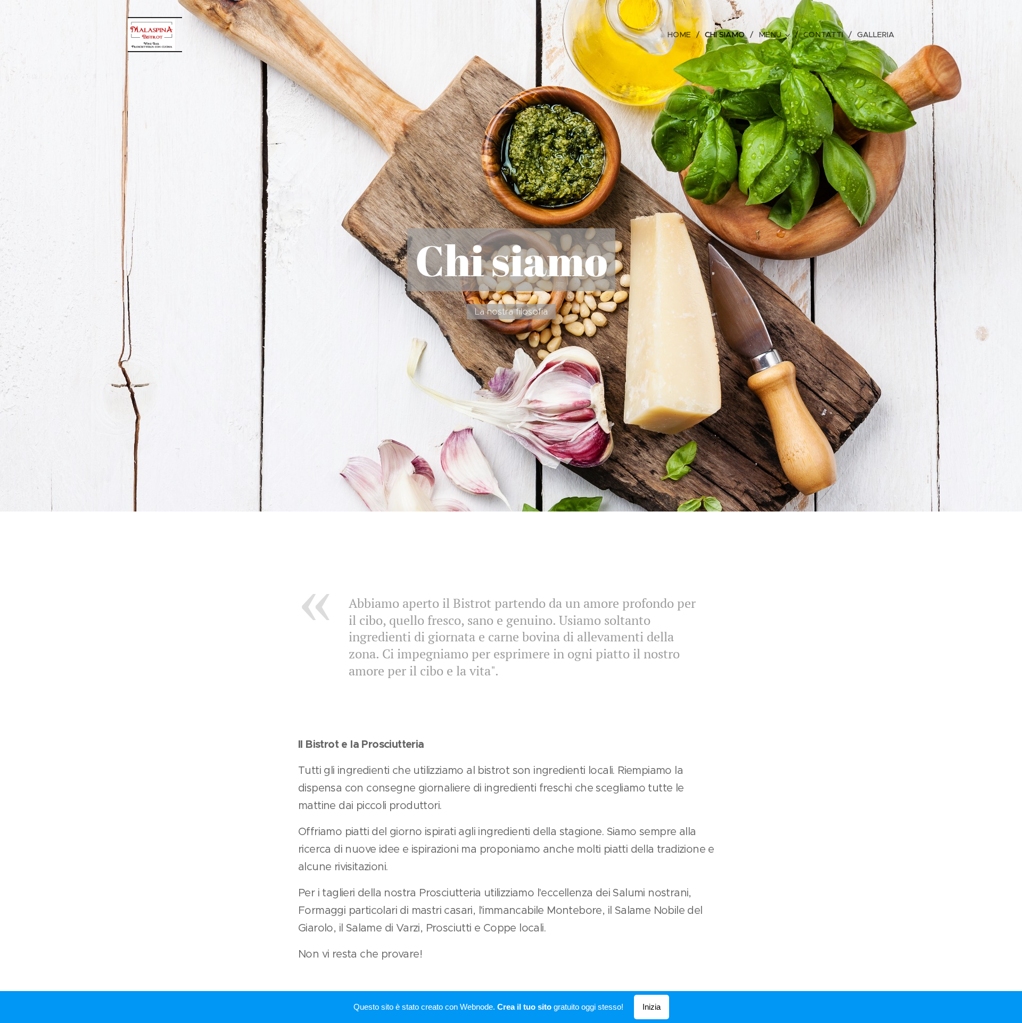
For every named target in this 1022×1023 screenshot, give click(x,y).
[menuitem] (682, 34)
